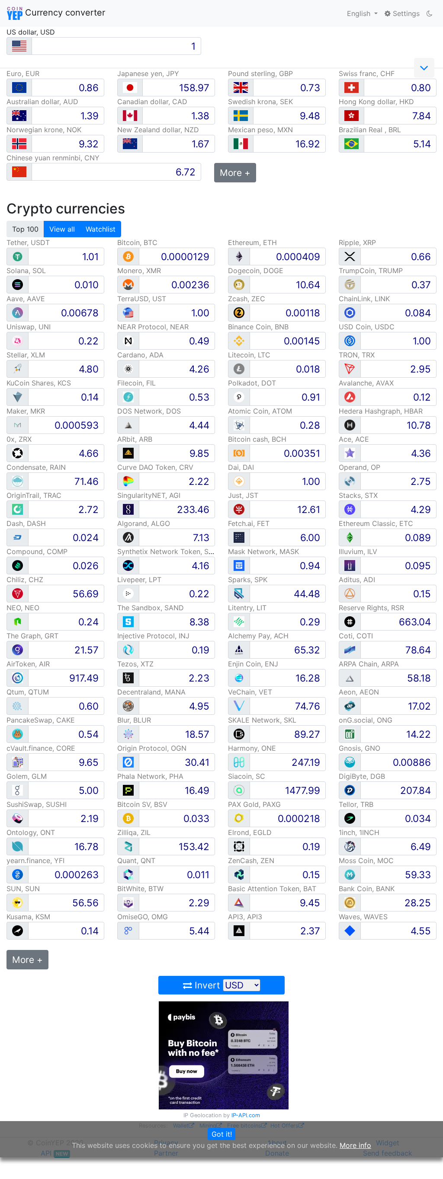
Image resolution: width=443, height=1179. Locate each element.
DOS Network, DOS (149, 411)
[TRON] (349, 368)
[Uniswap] (17, 340)
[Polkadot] (239, 396)
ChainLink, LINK (364, 298)
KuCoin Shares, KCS (38, 383)
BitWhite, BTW (140, 888)
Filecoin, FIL (136, 383)
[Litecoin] (239, 368)
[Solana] (17, 284)
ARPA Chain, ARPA (369, 664)
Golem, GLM (26, 776)
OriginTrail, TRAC (33, 495)
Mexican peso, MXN (260, 129)
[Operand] (349, 480)
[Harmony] (239, 761)
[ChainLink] (349, 312)
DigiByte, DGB (362, 776)
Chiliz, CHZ (24, 579)
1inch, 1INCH (359, 832)
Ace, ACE (354, 439)
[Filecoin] (128, 396)
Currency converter (63, 12)
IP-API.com (245, 1115)
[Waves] (349, 930)
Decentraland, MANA (151, 692)
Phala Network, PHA (150, 776)
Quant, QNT (136, 860)
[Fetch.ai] (239, 537)
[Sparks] (239, 593)
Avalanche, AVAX (366, 383)
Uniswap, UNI (28, 326)
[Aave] (17, 312)
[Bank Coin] (349, 902)
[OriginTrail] (17, 508)
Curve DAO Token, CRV (155, 467)
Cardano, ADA (140, 355)
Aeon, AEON (359, 692)
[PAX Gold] (239, 818)
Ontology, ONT (30, 832)
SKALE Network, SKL (262, 720)
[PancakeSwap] (17, 733)
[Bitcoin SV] (128, 818)
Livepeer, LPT (139, 579)
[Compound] (17, 565)
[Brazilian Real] (351, 143)
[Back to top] (424, 1160)
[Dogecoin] (239, 284)
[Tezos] (128, 677)
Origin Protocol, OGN (151, 748)
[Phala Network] (128, 789)
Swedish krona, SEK (260, 101)
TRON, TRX (357, 355)
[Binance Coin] (239, 340)
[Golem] (17, 789)
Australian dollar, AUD (42, 101)
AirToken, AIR (28, 664)
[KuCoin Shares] (17, 396)
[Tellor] (349, 818)
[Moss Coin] (349, 874)
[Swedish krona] (241, 115)
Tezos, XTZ (135, 664)
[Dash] (17, 537)
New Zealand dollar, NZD (158, 129)
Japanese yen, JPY (148, 73)
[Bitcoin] (128, 256)
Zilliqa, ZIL (134, 832)
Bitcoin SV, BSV (142, 804)
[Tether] (17, 256)
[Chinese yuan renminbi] (19, 171)
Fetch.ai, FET (249, 523)
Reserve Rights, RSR (371, 607)
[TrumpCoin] (349, 284)
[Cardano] (128, 368)
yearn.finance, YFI (35, 860)
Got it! (222, 1134)
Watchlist (101, 229)
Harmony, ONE (252, 748)
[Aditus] (349, 593)
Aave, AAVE (25, 298)
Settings (405, 13)
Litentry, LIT (247, 607)
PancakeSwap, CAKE (40, 720)
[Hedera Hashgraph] (349, 424)
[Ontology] (17, 846)
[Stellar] (17, 368)
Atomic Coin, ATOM (260, 411)
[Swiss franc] (351, 87)
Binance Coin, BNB (258, 326)
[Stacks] (349, 508)
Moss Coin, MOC (366, 860)
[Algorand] (128, 537)
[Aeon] (349, 705)
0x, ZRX (19, 439)
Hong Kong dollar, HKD (376, 101)
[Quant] (128, 874)
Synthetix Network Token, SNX (167, 551)
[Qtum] (17, 705)
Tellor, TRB (356, 804)
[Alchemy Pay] (239, 649)
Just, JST (243, 495)
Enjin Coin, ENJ (253, 664)
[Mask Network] (239, 565)
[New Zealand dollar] (130, 143)
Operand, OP (359, 467)
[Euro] (19, 87)
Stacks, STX (358, 495)
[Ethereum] (239, 256)
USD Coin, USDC (367, 326)
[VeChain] (239, 705)
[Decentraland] (128, 705)
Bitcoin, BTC (137, 242)
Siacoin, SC (246, 776)
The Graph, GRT (32, 635)
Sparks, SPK (247, 579)
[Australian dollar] (19, 115)
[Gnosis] (349, 761)
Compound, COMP (36, 551)
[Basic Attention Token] (239, 902)
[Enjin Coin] (239, 677)
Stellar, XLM (25, 355)
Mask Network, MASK (263, 551)
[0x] (17, 452)
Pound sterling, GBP (260, 73)
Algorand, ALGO (143, 523)
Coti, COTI (356, 635)
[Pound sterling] (241, 87)
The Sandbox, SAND (150, 607)
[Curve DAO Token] (128, 480)
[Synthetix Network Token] (128, 565)
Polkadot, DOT (252, 383)
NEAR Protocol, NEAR (153, 326)
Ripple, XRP (357, 242)
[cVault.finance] (17, 761)
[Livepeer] (128, 593)
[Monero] (128, 284)
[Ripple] (349, 256)
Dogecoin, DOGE (255, 270)
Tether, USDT (28, 242)
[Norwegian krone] (19, 143)
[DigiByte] (349, 789)
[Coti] (349, 649)
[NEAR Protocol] (128, 340)
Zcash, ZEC (246, 298)
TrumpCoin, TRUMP (371, 270)
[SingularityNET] (128, 508)
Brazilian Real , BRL (370, 129)
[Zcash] (239, 312)
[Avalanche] (349, 396)
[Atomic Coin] (239, 424)
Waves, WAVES (363, 916)
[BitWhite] (128, 902)
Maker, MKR (25, 411)
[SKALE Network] (239, 733)
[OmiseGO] (128, 930)
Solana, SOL (26, 270)
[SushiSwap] (17, 818)
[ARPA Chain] (349, 677)
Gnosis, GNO (359, 748)
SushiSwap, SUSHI (36, 804)
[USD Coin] (349, 340)
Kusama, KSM (28, 916)
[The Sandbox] (128, 621)
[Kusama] (17, 930)
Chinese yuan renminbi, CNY (53, 157)
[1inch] (349, 846)
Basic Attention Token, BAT (272, 888)
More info (355, 1145)
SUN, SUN (23, 888)
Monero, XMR (139, 270)
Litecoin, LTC (249, 355)
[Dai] (239, 480)
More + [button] (235, 172)
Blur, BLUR (134, 720)
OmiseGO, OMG (142, 916)
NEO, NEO (22, 607)
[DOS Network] (128, 424)
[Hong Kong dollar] (351, 115)
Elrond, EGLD (250, 832)
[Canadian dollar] (130, 115)
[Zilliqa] (128, 846)
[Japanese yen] (130, 87)
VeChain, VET (250, 692)
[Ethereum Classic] (349, 537)
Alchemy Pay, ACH (258, 635)
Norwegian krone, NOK (43, 129)
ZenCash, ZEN (251, 860)
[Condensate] (17, 480)
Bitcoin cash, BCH (257, 439)
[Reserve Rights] (349, 621)
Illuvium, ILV (358, 551)
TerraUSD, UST (141, 298)
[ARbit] (128, 452)
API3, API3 (245, 916)
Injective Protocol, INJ (153, 635)
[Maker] (17, 424)
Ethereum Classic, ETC (376, 523)
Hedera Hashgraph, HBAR (381, 411)
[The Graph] (17, 649)
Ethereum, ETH (252, 242)
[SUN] (17, 902)
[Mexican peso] (241, 143)
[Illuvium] (349, 565)
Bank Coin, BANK (367, 888)
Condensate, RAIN (36, 467)
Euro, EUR (22, 73)
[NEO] (17, 621)
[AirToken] (17, 677)
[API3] (239, 930)
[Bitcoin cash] (239, 452)
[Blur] (128, 733)
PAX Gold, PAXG (254, 804)
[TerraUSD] (128, 312)
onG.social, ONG (365, 720)
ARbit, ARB (134, 439)
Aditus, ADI (357, 579)
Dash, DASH (26, 523)
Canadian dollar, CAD (152, 101)
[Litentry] (239, 621)
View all (62, 229)
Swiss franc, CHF (367, 73)
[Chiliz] (17, 593)
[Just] (239, 508)
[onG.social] (349, 733)
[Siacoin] (239, 789)
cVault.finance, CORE (40, 748)
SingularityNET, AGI (148, 495)
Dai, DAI (241, 467)
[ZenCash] (239, 874)
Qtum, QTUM (27, 692)
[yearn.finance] (17, 874)
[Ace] (349, 452)
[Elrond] (239, 846)
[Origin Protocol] (128, 761)
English (359, 13)
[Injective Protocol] (128, 649)
